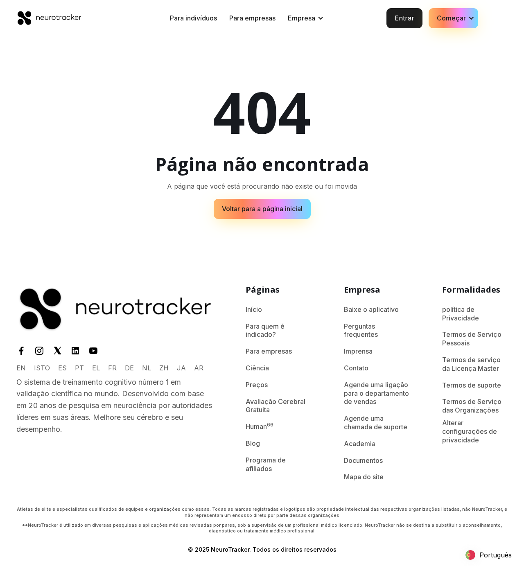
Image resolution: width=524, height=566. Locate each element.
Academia (359, 444)
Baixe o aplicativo (371, 309)
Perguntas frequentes (361, 330)
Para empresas (252, 18)
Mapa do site (364, 477)
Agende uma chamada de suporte (375, 422)
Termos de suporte (471, 385)
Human (259, 426)
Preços (257, 385)
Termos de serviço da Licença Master (471, 364)
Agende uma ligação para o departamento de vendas (376, 393)
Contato (356, 368)
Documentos (363, 460)
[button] (305, 18)
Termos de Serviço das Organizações (471, 405)
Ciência (257, 368)
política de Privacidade (460, 313)
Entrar (404, 18)
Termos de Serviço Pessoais (471, 338)
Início (254, 309)
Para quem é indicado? (265, 330)
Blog (253, 443)
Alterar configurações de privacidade (469, 431)
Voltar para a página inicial (262, 209)
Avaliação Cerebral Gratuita (275, 405)
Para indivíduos (193, 18)
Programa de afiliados (266, 464)
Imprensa (358, 351)
